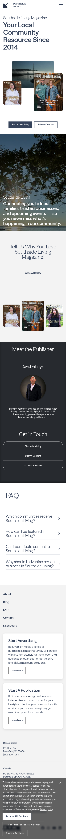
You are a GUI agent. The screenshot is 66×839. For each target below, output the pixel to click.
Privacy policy (46, 809)
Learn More (17, 670)
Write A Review (33, 272)
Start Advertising (20, 124)
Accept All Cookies (17, 816)
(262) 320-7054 (11, 754)
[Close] (60, 782)
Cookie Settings (15, 833)
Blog (6, 602)
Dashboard (10, 625)
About (7, 594)
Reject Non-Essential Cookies (23, 825)
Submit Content (46, 124)
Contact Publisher (33, 465)
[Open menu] (61, 5)
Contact (8, 617)
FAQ (5, 610)
